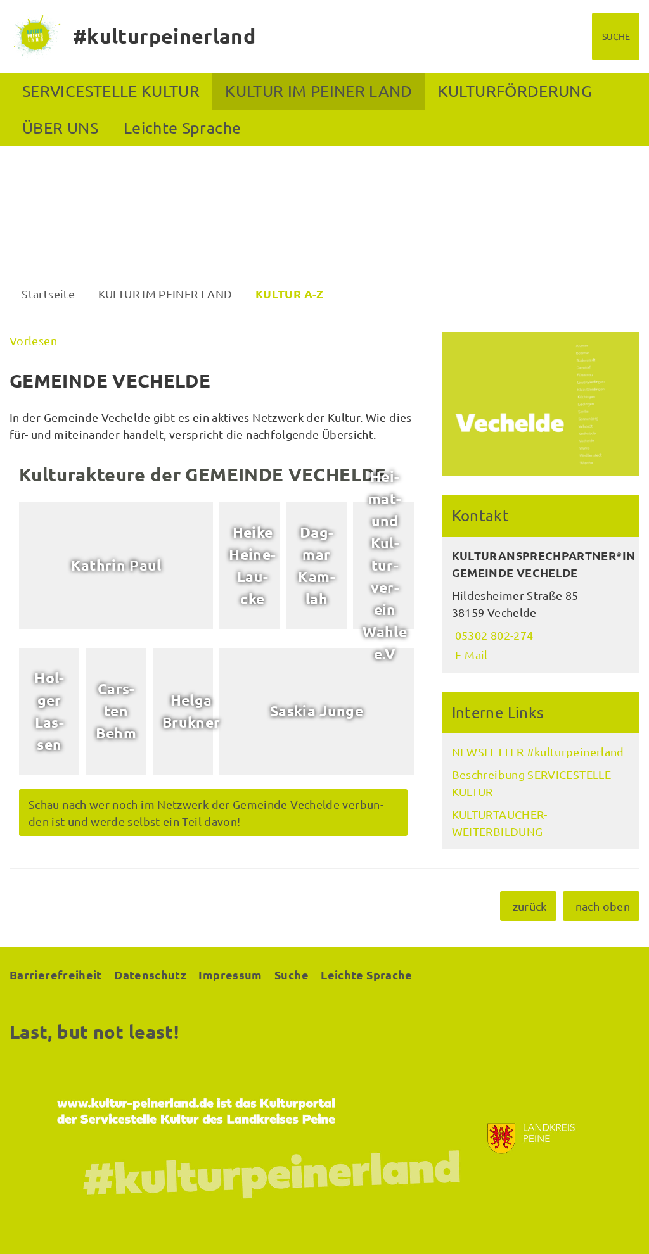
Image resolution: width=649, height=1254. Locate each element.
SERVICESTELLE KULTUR (111, 91)
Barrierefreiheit (56, 974)
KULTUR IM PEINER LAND (319, 91)
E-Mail (470, 654)
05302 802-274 (493, 635)
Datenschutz (150, 974)
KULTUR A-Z (289, 293)
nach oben (602, 906)
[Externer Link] (324, 1138)
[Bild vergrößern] (540, 404)
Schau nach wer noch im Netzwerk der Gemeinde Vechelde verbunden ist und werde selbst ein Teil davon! (206, 812)
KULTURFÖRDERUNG (515, 91)
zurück (530, 906)
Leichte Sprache (182, 127)
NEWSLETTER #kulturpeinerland (538, 751)
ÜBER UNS (60, 127)
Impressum (230, 974)
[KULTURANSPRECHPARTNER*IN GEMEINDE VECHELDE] (541, 605)
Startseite (48, 293)
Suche (291, 974)
